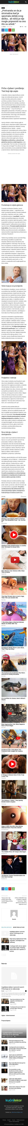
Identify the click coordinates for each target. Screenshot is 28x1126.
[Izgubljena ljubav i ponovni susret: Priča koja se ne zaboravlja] (5, 933)
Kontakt (9, 1120)
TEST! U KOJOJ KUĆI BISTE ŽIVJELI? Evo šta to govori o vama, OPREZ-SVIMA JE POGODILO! (17, 1056)
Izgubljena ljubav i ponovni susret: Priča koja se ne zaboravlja (17, 933)
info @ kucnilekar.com (16, 1112)
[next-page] (5, 955)
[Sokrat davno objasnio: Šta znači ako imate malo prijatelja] (4, 1088)
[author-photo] (14, 917)
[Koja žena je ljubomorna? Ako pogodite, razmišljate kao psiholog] (5, 940)
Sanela (4, 26)
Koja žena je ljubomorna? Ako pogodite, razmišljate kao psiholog (18, 940)
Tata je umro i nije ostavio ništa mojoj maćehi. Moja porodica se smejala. (7, 900)
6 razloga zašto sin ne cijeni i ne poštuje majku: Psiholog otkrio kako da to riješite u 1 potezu (17, 1048)
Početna (4, 1120)
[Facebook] (2, 30)
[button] (26, 2)
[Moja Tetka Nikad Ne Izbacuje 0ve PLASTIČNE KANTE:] (4, 1064)
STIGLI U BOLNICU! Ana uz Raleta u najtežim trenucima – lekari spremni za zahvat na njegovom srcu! (21, 901)
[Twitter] (6, 30)
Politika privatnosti (20, 1120)
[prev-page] (2, 955)
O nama (13, 1120)
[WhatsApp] (13, 30)
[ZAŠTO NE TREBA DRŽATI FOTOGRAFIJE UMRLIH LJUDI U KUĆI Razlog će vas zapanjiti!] (4, 1080)
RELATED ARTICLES (6, 927)
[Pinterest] (9, 30)
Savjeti (6, 5)
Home (2, 5)
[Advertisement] (14, 69)
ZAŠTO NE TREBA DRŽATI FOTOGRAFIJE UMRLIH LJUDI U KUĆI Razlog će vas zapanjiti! (18, 1080)
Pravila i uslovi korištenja (14, 1121)
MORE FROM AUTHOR (18, 927)
